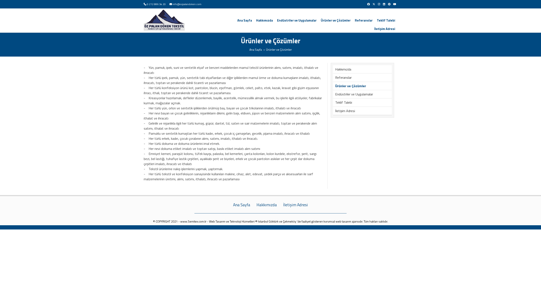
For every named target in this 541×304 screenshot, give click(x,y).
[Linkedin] (384, 4)
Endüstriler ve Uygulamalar (297, 20)
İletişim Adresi (384, 28)
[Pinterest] (389, 4)
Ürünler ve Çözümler (336, 20)
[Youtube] (394, 4)
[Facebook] (368, 4)
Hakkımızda (264, 20)
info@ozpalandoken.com (187, 4)
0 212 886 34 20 (156, 4)
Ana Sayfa (244, 20)
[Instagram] (379, 4)
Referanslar (364, 20)
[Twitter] (374, 4)
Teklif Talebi (386, 20)
